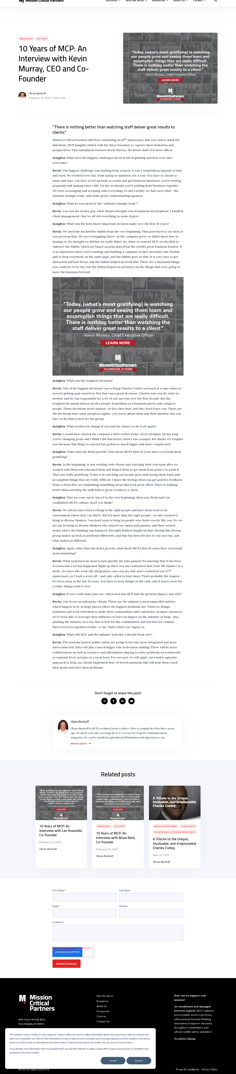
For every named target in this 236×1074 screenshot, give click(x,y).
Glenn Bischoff (37, 93)
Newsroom (102, 1011)
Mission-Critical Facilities (165, 826)
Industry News (26, 38)
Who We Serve (105, 996)
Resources (102, 1001)
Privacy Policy (209, 1069)
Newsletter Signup (185, 1038)
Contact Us (102, 1021)
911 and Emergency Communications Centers (174, 832)
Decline (139, 1060)
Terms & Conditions (187, 1069)
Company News (188, 826)
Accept (113, 1060)
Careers (101, 1016)
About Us (101, 1006)
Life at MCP (42, 38)
